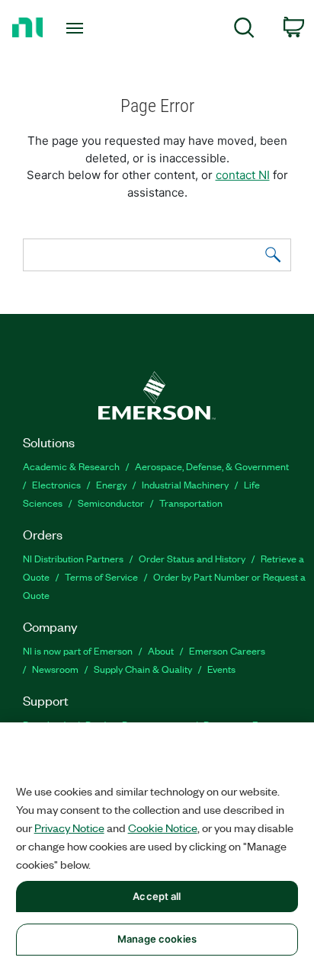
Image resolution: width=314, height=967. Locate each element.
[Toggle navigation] (78, 28)
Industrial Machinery (185, 484)
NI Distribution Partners (73, 558)
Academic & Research (71, 466)
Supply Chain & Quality (143, 668)
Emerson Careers (227, 650)
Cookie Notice (162, 827)
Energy (111, 484)
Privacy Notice (69, 827)
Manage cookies (157, 939)
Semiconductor (111, 502)
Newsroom (55, 668)
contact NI (243, 175)
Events (221, 668)
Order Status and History (192, 558)
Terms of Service (101, 576)
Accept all (157, 896)
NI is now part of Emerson (78, 650)
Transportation (191, 502)
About (161, 650)
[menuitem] (244, 30)
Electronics (56, 484)
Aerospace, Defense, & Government (212, 466)
